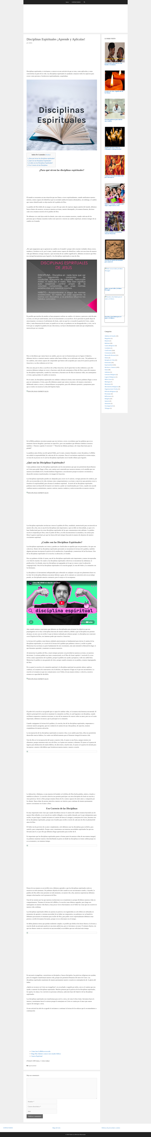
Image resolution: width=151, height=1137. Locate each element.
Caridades (107, 348)
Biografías (107, 338)
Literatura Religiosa (110, 374)
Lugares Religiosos (110, 377)
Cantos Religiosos (110, 345)
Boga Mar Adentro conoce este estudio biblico (46, 1054)
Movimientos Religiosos (111, 386)
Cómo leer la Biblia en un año (40, 1051)
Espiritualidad (32, 1065)
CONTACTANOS (76, 2)
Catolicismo (108, 350)
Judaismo (107, 372)
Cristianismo (108, 353)
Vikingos (107, 408)
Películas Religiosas (110, 391)
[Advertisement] (75, 19)
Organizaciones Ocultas (111, 389)
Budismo (107, 343)
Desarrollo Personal (110, 355)
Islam (106, 369)
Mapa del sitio (56, 1128)
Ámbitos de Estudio (110, 336)
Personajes (108, 394)
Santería (107, 401)
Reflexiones (108, 396)
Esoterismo (108, 362)
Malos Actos (108, 379)
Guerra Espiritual (36, 1056)
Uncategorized (109, 406)
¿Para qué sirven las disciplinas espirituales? (41, 158)
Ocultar (48, 154)
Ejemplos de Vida (109, 360)
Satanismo (107, 403)
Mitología (107, 382)
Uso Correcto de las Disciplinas (37, 165)
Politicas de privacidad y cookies (111, 1128)
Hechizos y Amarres (110, 367)
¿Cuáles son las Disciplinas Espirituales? (40, 163)
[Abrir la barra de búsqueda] (84, 2)
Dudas (106, 357)
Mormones (108, 384)
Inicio (67, 2)
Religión (107, 398)
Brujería (107, 341)
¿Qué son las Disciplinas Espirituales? (39, 161)
